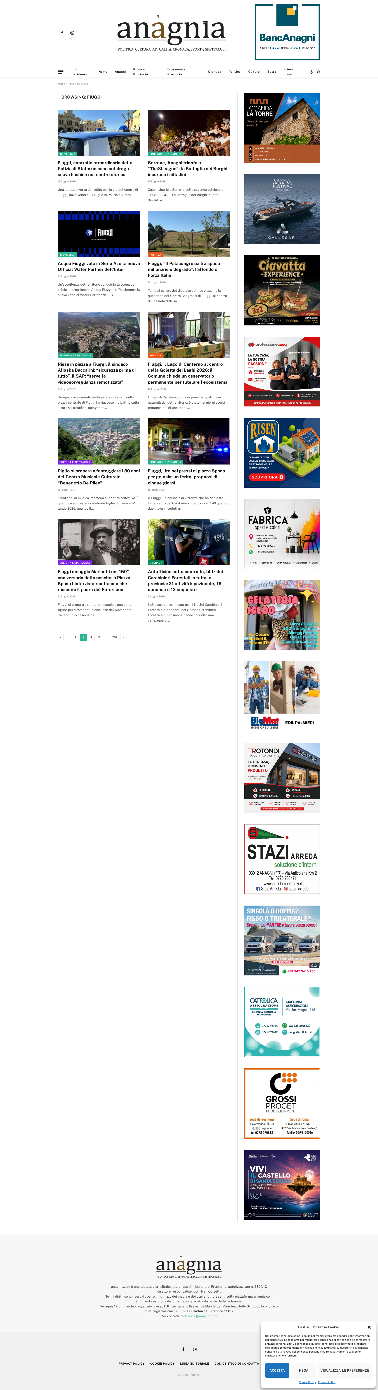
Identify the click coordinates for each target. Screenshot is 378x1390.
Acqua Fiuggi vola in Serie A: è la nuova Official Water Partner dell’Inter (99, 266)
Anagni (120, 71)
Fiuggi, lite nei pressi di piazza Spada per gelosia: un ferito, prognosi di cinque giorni (186, 476)
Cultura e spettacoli (75, 462)
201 (114, 637)
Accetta (277, 1370)
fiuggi (71, 83)
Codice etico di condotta (237, 1363)
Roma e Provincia (140, 71)
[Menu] (60, 72)
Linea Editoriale (194, 1363)
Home (102, 71)
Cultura (254, 71)
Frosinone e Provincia (176, 71)
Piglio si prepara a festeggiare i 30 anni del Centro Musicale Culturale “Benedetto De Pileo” (99, 476)
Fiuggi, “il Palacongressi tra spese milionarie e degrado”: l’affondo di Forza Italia (184, 269)
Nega (304, 1370)
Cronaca (214, 71)
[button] (369, 1327)
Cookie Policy (307, 1382)
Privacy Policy (327, 1382)
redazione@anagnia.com (198, 1316)
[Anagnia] (184, 32)
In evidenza (80, 71)
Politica (235, 71)
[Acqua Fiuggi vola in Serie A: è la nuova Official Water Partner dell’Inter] (99, 234)
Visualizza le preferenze (344, 1370)
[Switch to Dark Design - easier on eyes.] (311, 72)
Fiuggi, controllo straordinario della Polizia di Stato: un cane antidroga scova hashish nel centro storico (95, 168)
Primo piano (288, 71)
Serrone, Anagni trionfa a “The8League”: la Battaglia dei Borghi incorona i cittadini (187, 168)
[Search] (318, 72)
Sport (271, 71)
